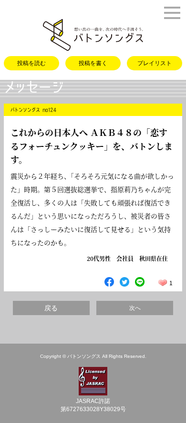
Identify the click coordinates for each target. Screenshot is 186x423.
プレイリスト (154, 63)
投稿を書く (93, 63)
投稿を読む (31, 63)
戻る (51, 308)
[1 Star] (162, 283)
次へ (135, 308)
